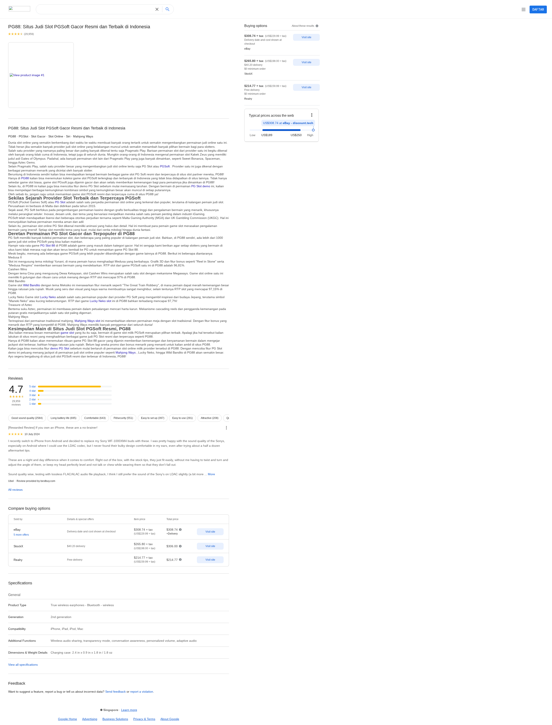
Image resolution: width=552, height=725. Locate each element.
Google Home (67, 719)
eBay (247, 49)
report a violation (141, 691)
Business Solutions (115, 719)
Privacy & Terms (144, 719)
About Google (169, 719)
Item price (139, 519)
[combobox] (96, 9)
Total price (172, 519)
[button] (158, 9)
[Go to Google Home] (26, 10)
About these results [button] (303, 25)
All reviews (15, 489)
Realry (248, 99)
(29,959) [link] (29, 34)
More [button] (211, 474)
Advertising (89, 719)
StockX (248, 74)
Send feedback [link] (115, 691)
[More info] (226, 428)
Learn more (129, 710)
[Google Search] (169, 9)
